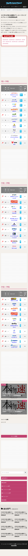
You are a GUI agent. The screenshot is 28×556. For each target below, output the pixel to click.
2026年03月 (5, 39)
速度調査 (23, 20)
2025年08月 (5, 43)
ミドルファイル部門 (7, 489)
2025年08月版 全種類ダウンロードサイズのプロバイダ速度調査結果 (21, 535)
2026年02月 (12, 39)
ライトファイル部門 (7, 493)
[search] (25, 472)
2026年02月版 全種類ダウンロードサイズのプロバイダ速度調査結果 (21, 514)
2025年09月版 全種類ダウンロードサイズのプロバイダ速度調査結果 (7, 535)
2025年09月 (21, 41)
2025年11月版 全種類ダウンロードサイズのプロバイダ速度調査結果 (7, 528)
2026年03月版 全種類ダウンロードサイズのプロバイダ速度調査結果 (7, 514)
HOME (3, 9)
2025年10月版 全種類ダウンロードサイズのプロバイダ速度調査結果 (21, 528)
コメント (3, 422)
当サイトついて (6, 6)
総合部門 (25, 6)
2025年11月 (8, 41)
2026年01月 (18, 39)
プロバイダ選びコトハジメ (16, 6)
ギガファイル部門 (6, 486)
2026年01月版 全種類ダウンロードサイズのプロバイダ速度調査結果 (7, 521)
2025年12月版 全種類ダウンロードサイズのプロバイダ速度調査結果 (21, 521)
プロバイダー (5, 496)
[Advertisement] (14, 62)
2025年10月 (15, 41)
